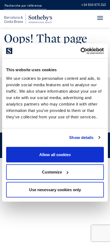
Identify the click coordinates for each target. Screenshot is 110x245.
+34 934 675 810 (93, 4)
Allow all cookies (55, 154)
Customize (52, 172)
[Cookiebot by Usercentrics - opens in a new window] (80, 50)
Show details (81, 137)
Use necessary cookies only (55, 189)
